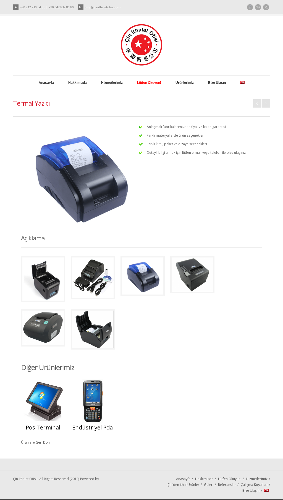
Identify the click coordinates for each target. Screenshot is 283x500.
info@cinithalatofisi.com (102, 7)
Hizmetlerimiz (112, 83)
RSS (266, 7)
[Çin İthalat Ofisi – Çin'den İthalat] (141, 64)
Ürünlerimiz (184, 83)
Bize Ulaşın (217, 83)
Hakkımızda (77, 83)
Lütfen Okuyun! (229, 478)
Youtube (258, 7)
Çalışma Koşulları (254, 484)
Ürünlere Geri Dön (35, 442)
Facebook (250, 7)
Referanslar (227, 484)
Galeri (208, 484)
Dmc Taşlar (257, 103)
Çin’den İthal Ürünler (183, 484)
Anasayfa (46, 83)
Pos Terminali (266, 103)
